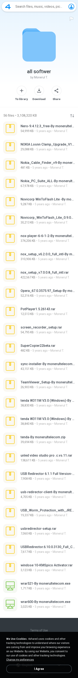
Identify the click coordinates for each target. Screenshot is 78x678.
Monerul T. (41, 77)
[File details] (39, 128)
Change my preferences (20, 659)
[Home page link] (8, 6)
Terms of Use (39, 630)
